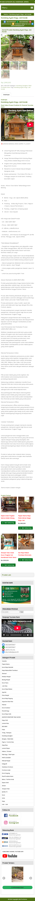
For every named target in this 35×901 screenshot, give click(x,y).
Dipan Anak (5, 782)
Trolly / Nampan (6, 732)
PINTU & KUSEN (6, 757)
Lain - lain (5, 804)
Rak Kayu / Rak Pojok (8, 754)
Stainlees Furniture (7, 767)
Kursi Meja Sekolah (7, 667)
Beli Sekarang (9, 523)
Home (6, 14)
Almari (4, 785)
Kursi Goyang (6, 773)
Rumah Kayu (5, 711)
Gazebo (4, 661)
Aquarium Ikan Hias (7, 701)
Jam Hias (4, 686)
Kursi (3, 795)
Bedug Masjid (6, 679)
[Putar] (4, 635)
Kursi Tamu (5, 683)
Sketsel (4, 673)
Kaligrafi (4, 764)
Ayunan (4, 692)
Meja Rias (5, 745)
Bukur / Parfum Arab (8, 779)
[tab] (6, 95)
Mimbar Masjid (6, 676)
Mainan (4, 704)
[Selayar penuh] (31, 635)
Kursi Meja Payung (7, 698)
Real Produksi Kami (7, 776)
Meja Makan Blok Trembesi (10, 670)
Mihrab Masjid (6, 760)
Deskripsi (6, 95)
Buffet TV (4, 792)
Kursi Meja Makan (7, 689)
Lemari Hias (5, 723)
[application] (17, 628)
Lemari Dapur (6, 748)
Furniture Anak (6, 770)
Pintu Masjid (5, 695)
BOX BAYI (4, 726)
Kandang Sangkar (22, 85)
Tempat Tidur (6, 789)
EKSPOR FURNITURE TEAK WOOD (11, 717)
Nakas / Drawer (6, 751)
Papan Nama (6, 664)
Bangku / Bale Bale (7, 739)
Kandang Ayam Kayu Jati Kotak (14, 18)
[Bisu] (28, 635)
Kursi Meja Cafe (6, 714)
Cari (22, 612)
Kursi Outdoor (6, 708)
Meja (3, 801)
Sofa (3, 798)
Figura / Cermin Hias (8, 742)
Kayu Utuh (5, 720)
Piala (3, 729)
